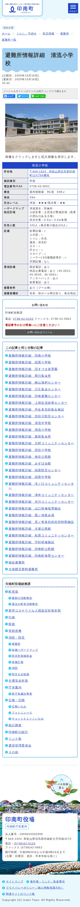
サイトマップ (14, 881)
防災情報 (48, 33)
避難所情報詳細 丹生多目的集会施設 (36, 409)
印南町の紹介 (18, 732)
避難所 (64, 33)
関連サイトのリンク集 (20, 893)
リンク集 (15, 738)
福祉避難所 (17, 562)
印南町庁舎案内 (17, 826)
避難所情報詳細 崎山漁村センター (35, 382)
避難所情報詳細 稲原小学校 (30, 362)
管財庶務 (15, 630)
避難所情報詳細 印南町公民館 (31, 549)
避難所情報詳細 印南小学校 (30, 355)
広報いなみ (19, 706)
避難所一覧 (9, 39)
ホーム (6, 33)
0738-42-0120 (23, 318)
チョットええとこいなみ (28, 718)
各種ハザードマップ (25, 650)
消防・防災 (17, 637)
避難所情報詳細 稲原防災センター (35, 470)
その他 (13, 752)
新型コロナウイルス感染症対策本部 (35, 610)
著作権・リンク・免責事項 (47, 881)
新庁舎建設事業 (22, 693)
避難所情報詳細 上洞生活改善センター (38, 402)
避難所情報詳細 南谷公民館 (30, 456)
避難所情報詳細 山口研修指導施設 (35, 508)
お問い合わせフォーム (40, 332)
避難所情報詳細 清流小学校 (30, 429)
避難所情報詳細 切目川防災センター (36, 416)
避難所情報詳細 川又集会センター (35, 389)
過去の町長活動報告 (25, 604)
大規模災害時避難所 (23, 569)
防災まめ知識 (20, 674)
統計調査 (15, 725)
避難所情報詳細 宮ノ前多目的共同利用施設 (41, 522)
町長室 (13, 591)
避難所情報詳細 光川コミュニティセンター (41, 501)
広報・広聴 (17, 700)
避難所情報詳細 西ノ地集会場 (31, 515)
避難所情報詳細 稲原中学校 (30, 477)
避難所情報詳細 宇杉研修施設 (31, 542)
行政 (12, 617)
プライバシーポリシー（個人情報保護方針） (35, 887)
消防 (15, 668)
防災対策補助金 (22, 656)
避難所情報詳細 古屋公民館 (30, 528)
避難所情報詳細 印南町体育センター (36, 555)
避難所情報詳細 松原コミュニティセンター (41, 535)
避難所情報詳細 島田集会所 (30, 436)
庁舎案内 (15, 687)
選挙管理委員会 (20, 745)
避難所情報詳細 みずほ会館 (30, 463)
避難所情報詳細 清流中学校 (30, 423)
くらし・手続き (27, 33)
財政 (12, 624)
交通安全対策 (18, 680)
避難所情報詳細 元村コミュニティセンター (41, 443)
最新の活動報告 (22, 598)
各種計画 (17, 662)
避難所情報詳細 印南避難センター (35, 396)
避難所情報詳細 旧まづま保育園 (33, 369)
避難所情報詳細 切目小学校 (30, 450)
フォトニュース (22, 712)
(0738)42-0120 (25, 843)
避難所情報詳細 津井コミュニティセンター (41, 495)
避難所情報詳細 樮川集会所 (30, 375)
